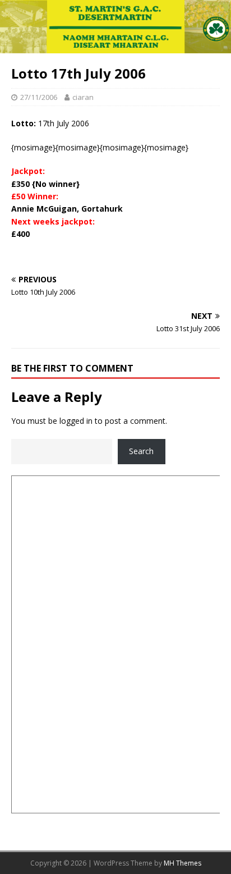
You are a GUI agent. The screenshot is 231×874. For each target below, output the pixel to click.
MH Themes (182, 863)
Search (141, 451)
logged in (76, 420)
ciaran (83, 97)
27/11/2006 (38, 97)
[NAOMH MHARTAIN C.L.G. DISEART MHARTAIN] (115, 47)
